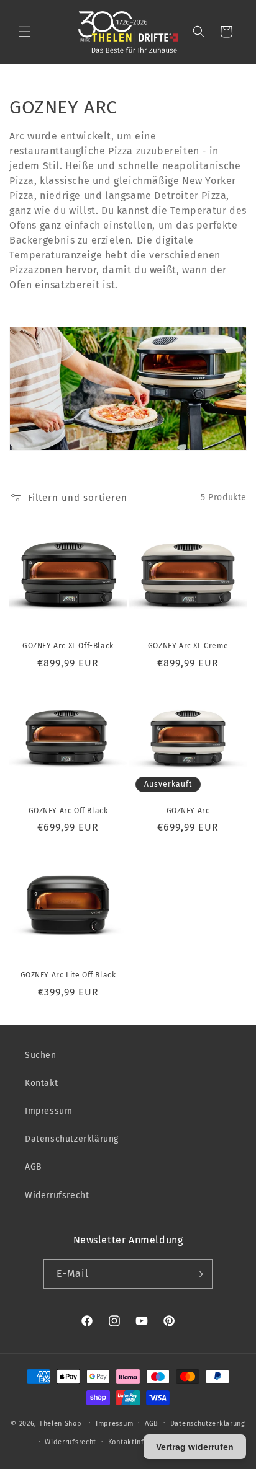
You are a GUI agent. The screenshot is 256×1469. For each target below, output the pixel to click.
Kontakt (41, 1083)
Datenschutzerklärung (72, 1139)
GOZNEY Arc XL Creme (188, 646)
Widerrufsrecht (57, 1195)
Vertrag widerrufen (195, 1447)
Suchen (41, 1055)
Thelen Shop (60, 1423)
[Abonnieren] (198, 1274)
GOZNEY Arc (188, 810)
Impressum (48, 1111)
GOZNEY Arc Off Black (68, 810)
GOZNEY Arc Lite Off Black (68, 975)
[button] (25, 31)
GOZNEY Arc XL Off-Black (68, 646)
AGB (33, 1167)
